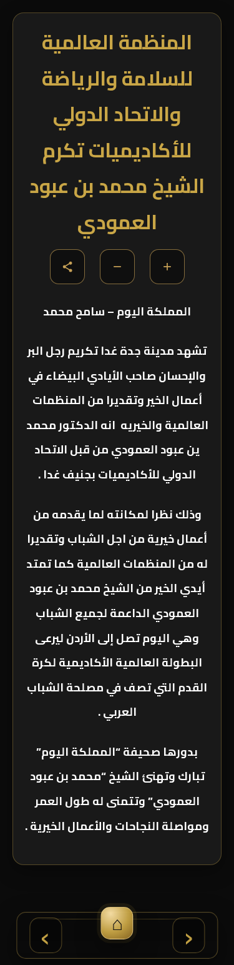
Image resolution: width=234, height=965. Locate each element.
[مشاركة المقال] (67, 266)
